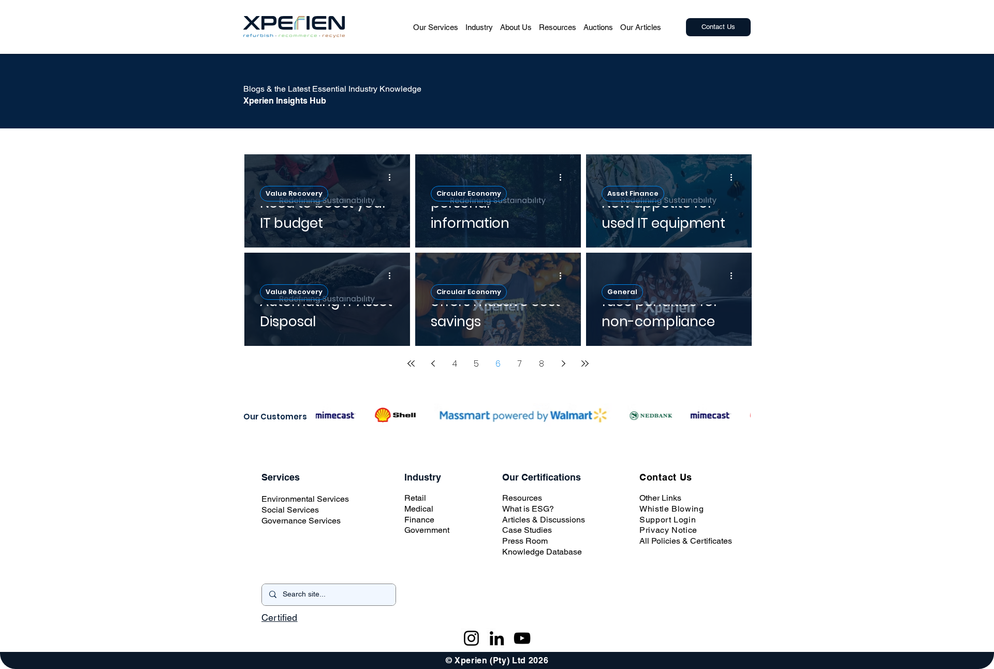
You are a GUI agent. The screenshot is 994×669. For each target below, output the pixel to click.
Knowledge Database (542, 552)
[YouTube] (522, 638)
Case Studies (527, 530)
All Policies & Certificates (685, 541)
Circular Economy (468, 193)
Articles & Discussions (543, 520)
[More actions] (393, 177)
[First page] (411, 363)
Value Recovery (294, 193)
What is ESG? (528, 509)
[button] (435, 27)
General (622, 292)
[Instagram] (471, 638)
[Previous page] (432, 363)
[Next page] (563, 363)
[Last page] (585, 363)
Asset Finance (633, 193)
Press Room (525, 541)
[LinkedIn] (497, 638)
